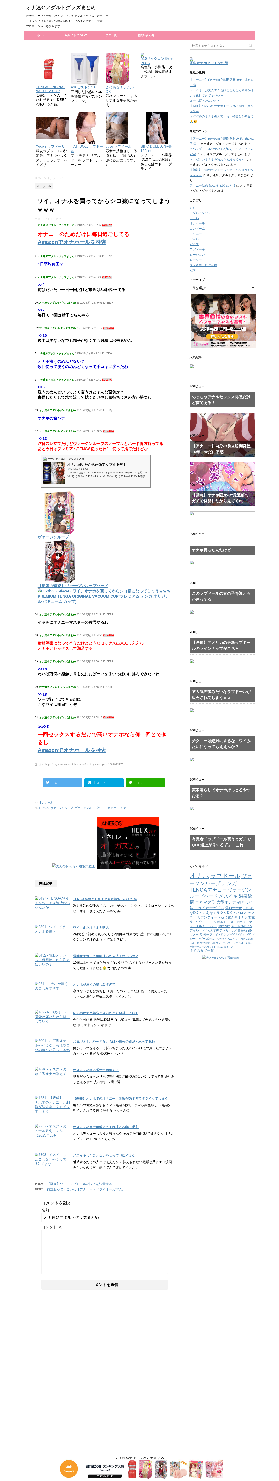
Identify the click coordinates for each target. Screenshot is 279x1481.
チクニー (196, 233)
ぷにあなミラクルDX (120, 89)
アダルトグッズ (200, 213)
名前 (45, 1210)
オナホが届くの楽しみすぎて (94, 984)
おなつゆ (224, 926)
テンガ (122, 808)
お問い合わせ (146, 35)
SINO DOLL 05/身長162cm (156, 149)
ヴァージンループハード (90, 808)
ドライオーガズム (209, 908)
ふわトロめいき (241, 926)
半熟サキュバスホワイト (203, 946)
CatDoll (249, 938)
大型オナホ (226, 902)
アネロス (240, 913)
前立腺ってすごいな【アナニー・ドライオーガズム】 (86, 1189)
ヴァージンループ (61, 808)
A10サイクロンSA (241, 934)
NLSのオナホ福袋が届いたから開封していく (105, 1013)
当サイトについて (76, 35)
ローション (197, 254)
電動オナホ (233, 908)
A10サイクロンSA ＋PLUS (157, 61)
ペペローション (244, 943)
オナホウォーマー (243, 922)
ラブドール (197, 249)
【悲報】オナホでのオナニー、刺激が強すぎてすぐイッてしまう (120, 1098)
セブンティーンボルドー (212, 922)
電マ (193, 270)
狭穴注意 (205, 943)
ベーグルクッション (203, 926)
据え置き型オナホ (234, 917)
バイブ (194, 244)
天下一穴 (228, 946)
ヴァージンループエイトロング (209, 934)
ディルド (196, 239)
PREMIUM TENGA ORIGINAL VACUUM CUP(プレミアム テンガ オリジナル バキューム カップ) (103, 599)
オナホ (112, 808)
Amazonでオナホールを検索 (72, 242)
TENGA (44, 808)
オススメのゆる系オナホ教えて (96, 1070)
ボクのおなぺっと (216, 938)
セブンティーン (208, 917)
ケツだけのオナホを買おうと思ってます (217, 159)
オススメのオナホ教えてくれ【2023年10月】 (106, 1127)
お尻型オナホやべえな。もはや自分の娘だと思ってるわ (114, 1041)
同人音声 (213, 930)
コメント (51, 1227)
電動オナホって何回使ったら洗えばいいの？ (105, 956)
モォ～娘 (194, 943)
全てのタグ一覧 (202, 950)
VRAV (220, 946)
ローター (196, 260)
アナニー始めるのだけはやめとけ (212, 185)
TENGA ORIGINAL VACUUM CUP (50, 89)
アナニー (217, 889)
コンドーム (197, 228)
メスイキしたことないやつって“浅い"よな (104, 1155)
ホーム (41, 35)
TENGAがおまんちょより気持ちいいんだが (105, 899)
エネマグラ (205, 902)
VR (192, 207)
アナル (194, 218)
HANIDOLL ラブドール (87, 149)
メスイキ (228, 895)
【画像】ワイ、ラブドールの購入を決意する (79, 1184)
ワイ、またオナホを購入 (91, 927)
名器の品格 (245, 930)
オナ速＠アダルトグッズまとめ (61, 7)
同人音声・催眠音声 (203, 265)
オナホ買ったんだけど (205, 100)
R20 (213, 943)
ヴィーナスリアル (225, 943)
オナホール (46, 802)
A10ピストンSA (236, 938)
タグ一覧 (111, 35)
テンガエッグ (228, 930)
